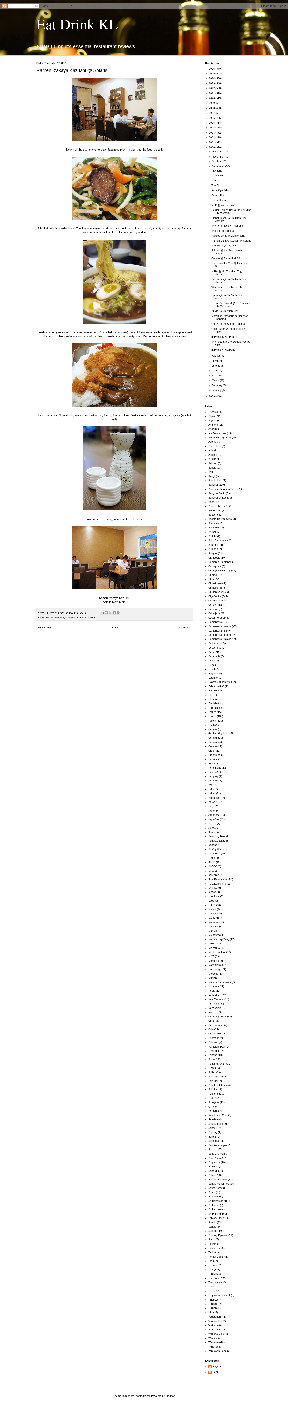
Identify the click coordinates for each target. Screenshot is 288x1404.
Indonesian (214, 797)
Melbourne (214, 935)
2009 (212, 396)
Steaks (212, 1226)
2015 (212, 122)
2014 (212, 127)
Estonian (213, 677)
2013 (212, 132)
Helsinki (213, 759)
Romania (213, 1110)
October (217, 161)
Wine (211, 1346)
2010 (212, 147)
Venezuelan (215, 1321)
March (216, 380)
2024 (212, 78)
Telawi (212, 1265)
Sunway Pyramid (218, 1235)
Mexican (213, 943)
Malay (211, 918)
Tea (210, 1261)
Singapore (214, 1162)
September (218, 166)
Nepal (211, 990)
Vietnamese (215, 1329)
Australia (213, 454)
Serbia (212, 1136)
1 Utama (213, 412)
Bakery (212, 467)
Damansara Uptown (219, 639)
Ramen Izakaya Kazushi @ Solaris (231, 240)
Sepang (212, 1132)
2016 (212, 118)
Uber (211, 1312)
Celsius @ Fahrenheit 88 (225, 258)
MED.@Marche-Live (223, 205)
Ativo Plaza (214, 446)
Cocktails (213, 600)
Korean (212, 875)
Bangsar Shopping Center (223, 489)
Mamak (212, 930)
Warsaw (213, 1338)
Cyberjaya (214, 613)
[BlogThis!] (106, 613)
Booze (49, 617)
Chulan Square (217, 592)
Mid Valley (214, 948)
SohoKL (213, 1171)
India (211, 789)
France (212, 712)
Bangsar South (216, 493)
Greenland (214, 755)
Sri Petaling (215, 1213)
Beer (211, 502)
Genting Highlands (219, 733)
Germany (213, 742)
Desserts (213, 647)
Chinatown (214, 583)
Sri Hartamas (215, 1201)
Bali (210, 471)
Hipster (212, 763)
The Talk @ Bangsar (223, 230)
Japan (211, 810)
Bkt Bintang (214, 510)
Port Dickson (215, 1076)
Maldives (213, 926)
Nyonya (212, 1012)
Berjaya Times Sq (218, 506)
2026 (212, 68)
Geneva (212, 729)
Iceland (212, 780)
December (218, 151)
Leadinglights (142, 1396)
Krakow (212, 887)
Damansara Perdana (220, 634)
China (211, 579)
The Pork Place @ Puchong (227, 225)
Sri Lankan (214, 1209)
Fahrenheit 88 (216, 686)
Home (115, 627)
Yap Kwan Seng (217, 1351)
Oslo (211, 1029)
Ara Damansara (217, 433)
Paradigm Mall (216, 1046)
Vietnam (213, 1325)
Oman (211, 1020)
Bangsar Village (217, 497)
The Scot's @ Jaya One (224, 245)
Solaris (212, 1175)
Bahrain (212, 463)
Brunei (212, 532)
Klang (211, 857)
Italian (211, 802)
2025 (212, 73)
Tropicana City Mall (219, 1295)
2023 (212, 83)
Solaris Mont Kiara (85, 617)
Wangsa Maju (216, 1333)
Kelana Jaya (215, 840)
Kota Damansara (218, 879)
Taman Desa (215, 1256)
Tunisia (212, 1303)
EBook (212, 665)
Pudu (211, 1098)
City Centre (214, 596)
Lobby (215, 180)
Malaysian (214, 922)
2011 (212, 142)
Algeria (212, 420)
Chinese (213, 587)
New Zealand (216, 999)
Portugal (213, 1080)
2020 (212, 98)
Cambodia (214, 557)
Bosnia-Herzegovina (220, 519)
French (212, 716)
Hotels (212, 772)
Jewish (212, 823)
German (213, 737)
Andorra (213, 429)
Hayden (217, 1366)
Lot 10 (211, 905)
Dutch (211, 660)
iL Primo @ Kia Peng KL (225, 336)
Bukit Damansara (218, 540)
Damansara (215, 622)
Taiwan (212, 1243)
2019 (212, 103)
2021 (212, 93)
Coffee (212, 604)
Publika (212, 1089)
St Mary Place (216, 1218)
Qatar (211, 1106)
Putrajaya (213, 1102)
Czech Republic (217, 617)
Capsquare (214, 566)
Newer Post (44, 627)
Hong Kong (214, 767)
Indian (211, 793)
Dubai (211, 652)
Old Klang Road (217, 1016)
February (217, 385)
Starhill (212, 1222)
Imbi (210, 785)
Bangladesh (215, 480)
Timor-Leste (215, 1282)
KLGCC (212, 866)
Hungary (213, 776)
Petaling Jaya (216, 1063)
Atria (211, 450)
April (215, 375)
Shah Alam (214, 1158)
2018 (212, 108)
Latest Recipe (219, 200)
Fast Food (214, 690)
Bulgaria (213, 549)
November (218, 156)
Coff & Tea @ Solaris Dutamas (228, 323)
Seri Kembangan (218, 1145)
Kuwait (212, 892)
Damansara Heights (219, 626)
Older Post (185, 627)
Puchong (213, 1093)
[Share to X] (110, 613)
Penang (212, 1055)
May (214, 370)
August (216, 355)
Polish (211, 1072)
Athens (212, 441)
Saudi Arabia (215, 1123)
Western (213, 1342)
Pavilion (213, 1050)
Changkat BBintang (219, 570)
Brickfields (214, 527)
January (217, 390)
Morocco (213, 973)
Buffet (211, 536)
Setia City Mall (216, 1153)
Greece (212, 746)
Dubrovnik (214, 656)
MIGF (211, 956)
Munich (212, 977)
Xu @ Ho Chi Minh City (224, 311)
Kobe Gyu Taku (220, 190)
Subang (212, 1230)
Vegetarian (214, 1316)
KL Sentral (214, 853)
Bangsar (213, 484)
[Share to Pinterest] (118, 613)
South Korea (215, 1188)
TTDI (211, 1299)
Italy (210, 806)
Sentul (212, 1128)
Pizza (211, 1067)
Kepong (212, 845)
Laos (211, 900)
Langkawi (213, 896)
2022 (212, 88)
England (213, 673)
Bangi (211, 476)
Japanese (59, 617)
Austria (212, 459)
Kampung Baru (217, 836)
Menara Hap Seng (218, 939)
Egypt (211, 669)
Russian (213, 1119)
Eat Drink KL (77, 24)
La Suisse (217, 175)
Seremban (214, 1140)
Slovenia (213, 1166)
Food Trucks (215, 707)
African (212, 416)
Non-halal (70, 617)
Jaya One (213, 819)
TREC (211, 1291)
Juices (212, 828)
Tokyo (211, 1286)
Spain (211, 1192)
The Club (216, 185)
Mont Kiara (214, 965)
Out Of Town (215, 1033)
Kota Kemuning (217, 883)
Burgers (212, 553)
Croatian (213, 609)
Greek (211, 750)
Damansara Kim (217, 630)
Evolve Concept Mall (220, 682)
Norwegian (214, 1008)
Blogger (170, 1396)
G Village (213, 724)
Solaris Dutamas (217, 1179)
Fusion (212, 720)
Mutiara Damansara (219, 982)
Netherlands (215, 995)
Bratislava (214, 523)
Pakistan (213, 1042)
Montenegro (215, 969)
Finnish (212, 703)
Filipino (212, 699)
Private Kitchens (217, 1085)
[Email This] (102, 613)
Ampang (213, 424)
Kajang (212, 832)
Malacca (213, 913)
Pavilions (216, 170)
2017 (212, 112)
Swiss (211, 1239)
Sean (216, 1372)
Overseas (213, 1038)
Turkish (212, 1308)
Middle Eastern (217, 952)
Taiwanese (214, 1248)
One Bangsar (215, 1025)
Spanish (213, 1196)
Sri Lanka (213, 1205)
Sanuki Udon (218, 195)
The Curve (214, 1278)
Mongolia (213, 960)
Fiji (210, 695)
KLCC (211, 862)
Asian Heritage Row (219, 437)
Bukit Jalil (213, 544)
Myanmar (213, 986)
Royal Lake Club (217, 1115)
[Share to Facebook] (114, 613)
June (215, 365)
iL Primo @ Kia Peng (223, 349)
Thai (210, 1269)
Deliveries (214, 643)
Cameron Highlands (219, 561)
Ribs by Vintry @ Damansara (228, 235)
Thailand (213, 1273)
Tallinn (212, 1252)
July (214, 360)
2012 (212, 137)
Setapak (213, 1149)
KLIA (211, 870)
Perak (211, 1059)
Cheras (212, 575)
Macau (212, 909)
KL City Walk (215, 849)
